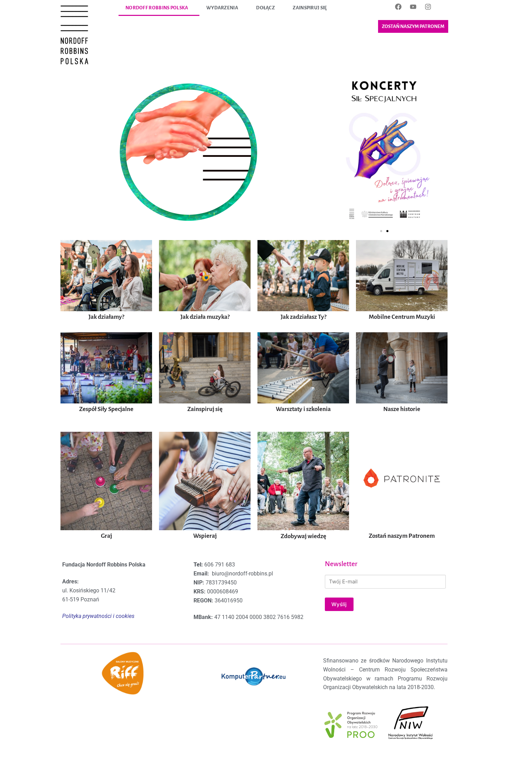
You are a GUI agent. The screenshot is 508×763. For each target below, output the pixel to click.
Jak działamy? (106, 317)
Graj (106, 536)
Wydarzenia (222, 7)
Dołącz (265, 7)
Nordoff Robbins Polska (156, 7)
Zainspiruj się (310, 7)
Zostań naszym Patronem (402, 536)
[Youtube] (413, 6)
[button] (381, 231)
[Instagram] (427, 6)
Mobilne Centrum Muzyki (402, 317)
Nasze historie (401, 409)
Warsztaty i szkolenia (303, 409)
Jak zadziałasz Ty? (303, 317)
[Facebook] (398, 6)
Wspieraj (205, 536)
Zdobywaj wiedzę (303, 536)
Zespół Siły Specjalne (106, 409)
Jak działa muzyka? (204, 317)
